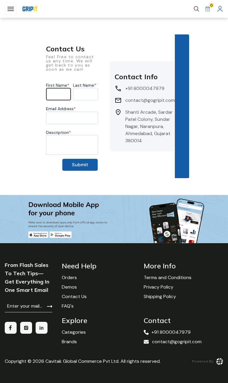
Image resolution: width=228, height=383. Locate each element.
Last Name (84, 85)
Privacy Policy (158, 287)
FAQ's (68, 306)
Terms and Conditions (167, 277)
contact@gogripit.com (177, 341)
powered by (202, 361)
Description (58, 132)
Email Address (61, 108)
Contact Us (74, 296)
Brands (69, 341)
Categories (74, 332)
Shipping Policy (160, 296)
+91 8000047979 (171, 332)
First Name (57, 85)
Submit (80, 165)
